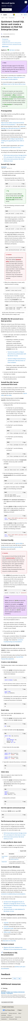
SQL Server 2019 (17, 197)
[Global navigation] (1, 14)
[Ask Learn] (23, 18)
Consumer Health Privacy (7, 1017)
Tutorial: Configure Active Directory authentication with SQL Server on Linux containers (17, 360)
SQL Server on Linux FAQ (9, 940)
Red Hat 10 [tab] (9, 168)
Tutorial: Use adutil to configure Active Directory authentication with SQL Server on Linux (17, 353)
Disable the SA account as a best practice (11, 42)
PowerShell (4, 861)
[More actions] (26, 18)
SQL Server (11, 17)
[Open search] (21, 14)
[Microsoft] (14, 15)
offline (14, 95)
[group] (15, 186)
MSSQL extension (14, 859)
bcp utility (8, 395)
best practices (8, 104)
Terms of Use (18, 1017)
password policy (10, 558)
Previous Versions (13, 1013)
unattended (7, 95)
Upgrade (6, 922)
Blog (19, 1013)
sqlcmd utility (18, 543)
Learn (2, 17)
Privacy (9, 1015)
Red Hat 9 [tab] (4, 168)
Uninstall (6, 926)
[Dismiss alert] (26, 2)
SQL (6, 17)
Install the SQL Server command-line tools (11, 44)
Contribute (3, 1015)
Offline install (7, 932)
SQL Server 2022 (10, 199)
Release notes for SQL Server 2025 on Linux (14, 84)
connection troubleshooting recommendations (13, 894)
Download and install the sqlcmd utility (11, 547)
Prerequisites (5, 39)
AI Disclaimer (4, 1013)
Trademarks (3, 1019)
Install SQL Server (6, 41)
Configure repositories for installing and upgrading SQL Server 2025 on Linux (12, 140)
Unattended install (8, 928)
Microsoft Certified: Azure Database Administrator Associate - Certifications (13, 992)
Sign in (25, 14)
